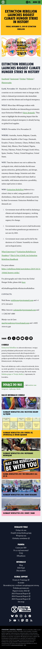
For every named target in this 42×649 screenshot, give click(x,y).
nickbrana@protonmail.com (22, 300)
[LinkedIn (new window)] (27, 620)
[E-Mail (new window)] (22, 338)
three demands (29, 113)
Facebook (5, 79)
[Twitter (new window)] (14, 338)
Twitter (23, 79)
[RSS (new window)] (31, 620)
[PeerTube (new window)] (10, 620)
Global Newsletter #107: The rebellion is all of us (20, 475)
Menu (35, 2)
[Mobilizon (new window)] (25, 616)
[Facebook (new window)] (9, 338)
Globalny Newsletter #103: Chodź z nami (19, 513)
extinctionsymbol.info (17, 645)
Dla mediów (21, 570)
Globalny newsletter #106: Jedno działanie (20, 495)
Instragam (14, 79)
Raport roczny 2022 (20, 590)
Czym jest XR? (21, 547)
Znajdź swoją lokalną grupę (21, 533)
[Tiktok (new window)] (30, 616)
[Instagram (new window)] (26, 338)
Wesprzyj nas (21, 535)
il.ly (25, 645)
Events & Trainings (20, 580)
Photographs (7, 83)
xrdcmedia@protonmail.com (24, 310)
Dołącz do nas (12, 384)
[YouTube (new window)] (15, 620)
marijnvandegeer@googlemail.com (15, 323)
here (23, 282)
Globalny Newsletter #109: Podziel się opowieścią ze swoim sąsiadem (18, 434)
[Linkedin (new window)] (31, 338)
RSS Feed (21, 568)
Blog (21, 565)
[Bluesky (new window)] (18, 338)
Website (30, 79)
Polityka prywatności (21, 588)
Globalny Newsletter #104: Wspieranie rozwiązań (18, 454)
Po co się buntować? (21, 550)
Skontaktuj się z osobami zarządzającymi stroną (21, 585)
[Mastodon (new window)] (22, 620)
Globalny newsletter (20, 538)
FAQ (21, 553)
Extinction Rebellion (15, 190)
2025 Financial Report (20, 599)
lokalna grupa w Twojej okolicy (13, 374)
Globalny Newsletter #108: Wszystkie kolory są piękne (20, 413)
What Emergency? (9, 252)
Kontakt (21, 582)
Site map (21, 601)
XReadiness (21, 555)
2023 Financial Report (20, 593)
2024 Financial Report (20, 596)
